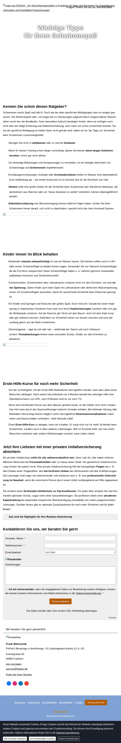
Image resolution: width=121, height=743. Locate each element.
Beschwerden (65, 702)
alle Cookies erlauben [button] (15, 738)
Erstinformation (49, 702)
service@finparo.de (16, 669)
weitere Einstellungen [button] (69, 738)
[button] (40, 516)
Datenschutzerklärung (67, 733)
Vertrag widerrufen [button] (96, 702)
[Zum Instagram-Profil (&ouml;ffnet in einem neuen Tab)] (15, 683)
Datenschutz (34, 702)
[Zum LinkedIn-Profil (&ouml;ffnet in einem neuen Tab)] (20, 683)
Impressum (19, 702)
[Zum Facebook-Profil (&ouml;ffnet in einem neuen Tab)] (9, 683)
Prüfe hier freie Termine (19, 674)
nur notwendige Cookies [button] (42, 738)
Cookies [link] (79, 702)
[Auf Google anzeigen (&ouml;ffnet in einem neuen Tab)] (26, 683)
